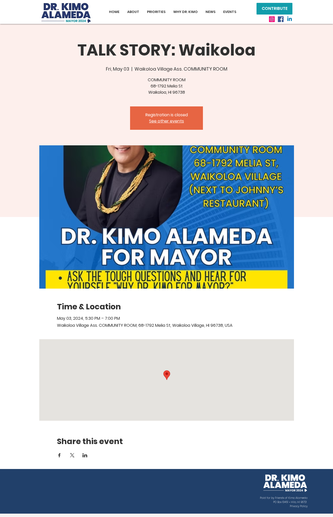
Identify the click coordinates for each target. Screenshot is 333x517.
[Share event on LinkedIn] (84, 455)
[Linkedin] (289, 19)
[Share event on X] (72, 455)
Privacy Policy (299, 506)
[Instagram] (272, 19)
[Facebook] (281, 19)
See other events (166, 121)
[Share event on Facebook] (59, 455)
